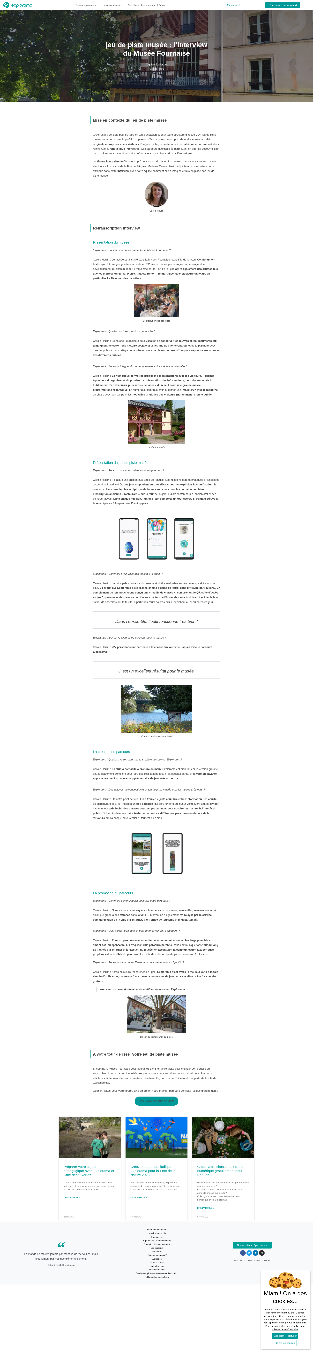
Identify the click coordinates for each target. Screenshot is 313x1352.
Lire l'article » (72, 1198)
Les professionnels (112, 5)
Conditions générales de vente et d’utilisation (157, 1273)
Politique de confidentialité (157, 1277)
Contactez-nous (157, 1266)
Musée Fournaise (108, 161)
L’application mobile (157, 1233)
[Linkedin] (255, 1253)
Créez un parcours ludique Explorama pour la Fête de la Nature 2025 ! (153, 1171)
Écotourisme (157, 1237)
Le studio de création (157, 1229)
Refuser (292, 1335)
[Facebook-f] (243, 1253)
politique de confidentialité (285, 1329)
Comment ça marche (86, 5)
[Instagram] (262, 1253)
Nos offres (133, 5)
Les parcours (148, 5)
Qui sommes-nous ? (157, 1255)
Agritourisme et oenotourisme (157, 1240)
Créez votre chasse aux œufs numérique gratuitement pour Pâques (220, 1171)
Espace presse (157, 1262)
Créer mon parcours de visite (156, 1101)
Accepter (279, 1335)
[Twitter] (249, 1253)
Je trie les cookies (285, 1343)
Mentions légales (157, 1269)
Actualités (157, 1259)
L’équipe (161, 5)
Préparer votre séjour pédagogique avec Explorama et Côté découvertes (89, 1171)
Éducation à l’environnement (157, 1244)
